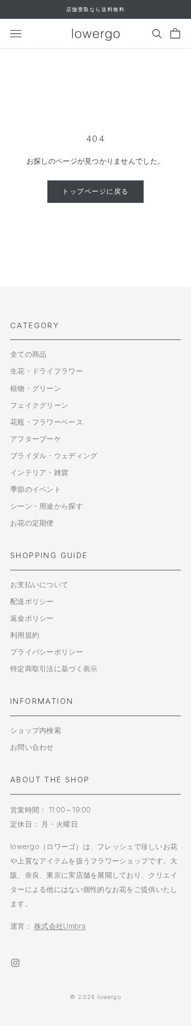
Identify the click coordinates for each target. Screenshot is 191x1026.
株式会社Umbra (60, 926)
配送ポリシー (32, 601)
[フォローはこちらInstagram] (15, 963)
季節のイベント (35, 489)
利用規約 (24, 634)
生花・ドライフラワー (46, 370)
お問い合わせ (32, 747)
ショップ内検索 (35, 730)
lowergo (109, 997)
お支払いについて (39, 584)
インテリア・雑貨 (39, 472)
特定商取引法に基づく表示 (53, 668)
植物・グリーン (35, 388)
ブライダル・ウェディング (53, 455)
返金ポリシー (32, 618)
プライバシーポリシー (46, 651)
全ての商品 (28, 354)
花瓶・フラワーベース (46, 421)
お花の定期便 (32, 522)
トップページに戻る (95, 191)
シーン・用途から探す (46, 506)
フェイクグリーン (39, 405)
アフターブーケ (35, 438)
